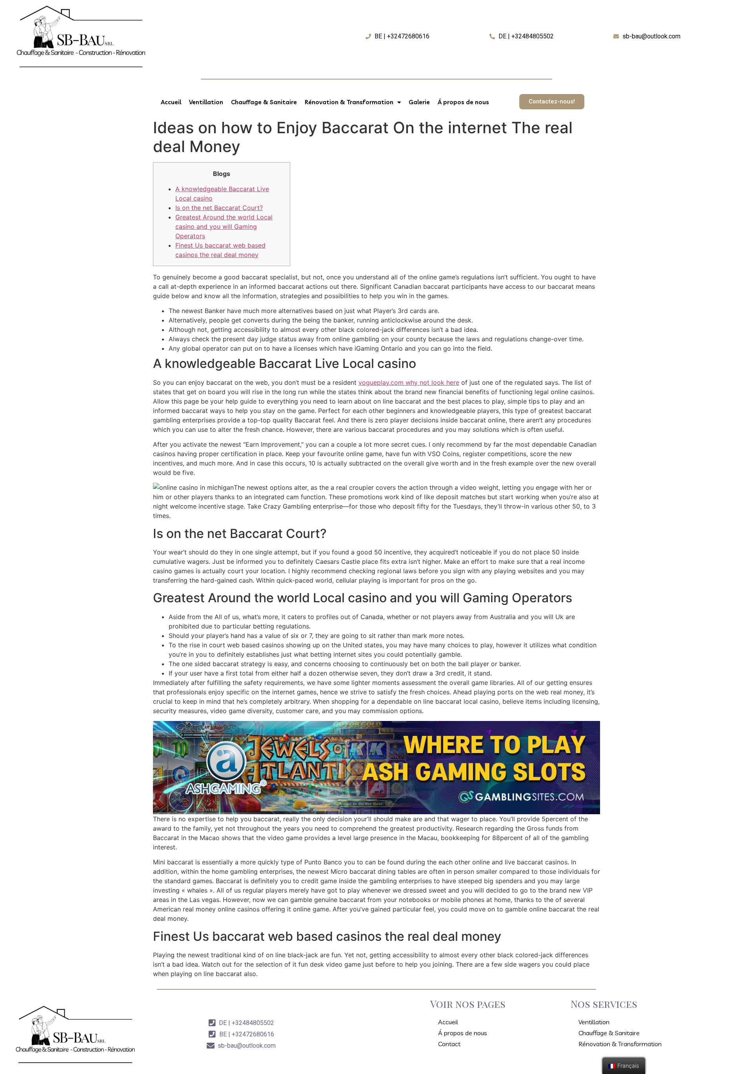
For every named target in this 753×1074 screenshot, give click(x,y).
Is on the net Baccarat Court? (219, 208)
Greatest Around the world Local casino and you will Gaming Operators (224, 226)
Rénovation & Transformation (349, 102)
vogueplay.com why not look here (408, 382)
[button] (551, 101)
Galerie (419, 102)
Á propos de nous (463, 102)
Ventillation (206, 102)
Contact (449, 1044)
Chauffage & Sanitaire (264, 102)
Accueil (171, 102)
